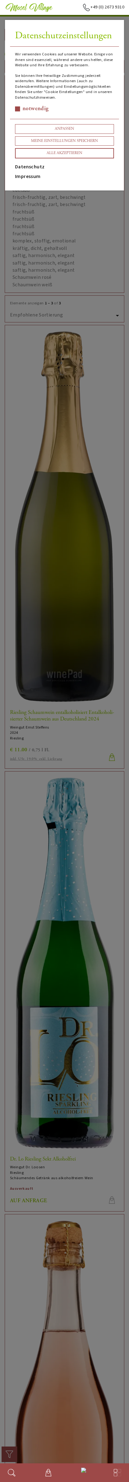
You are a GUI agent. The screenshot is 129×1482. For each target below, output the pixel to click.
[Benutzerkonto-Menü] (82, 1471)
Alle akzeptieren (64, 153)
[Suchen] (11, 1472)
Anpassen (64, 128)
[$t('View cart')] (48, 1472)
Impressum (28, 176)
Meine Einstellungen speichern (64, 140)
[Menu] (117, 1472)
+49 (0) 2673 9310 (107, 7)
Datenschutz (29, 166)
